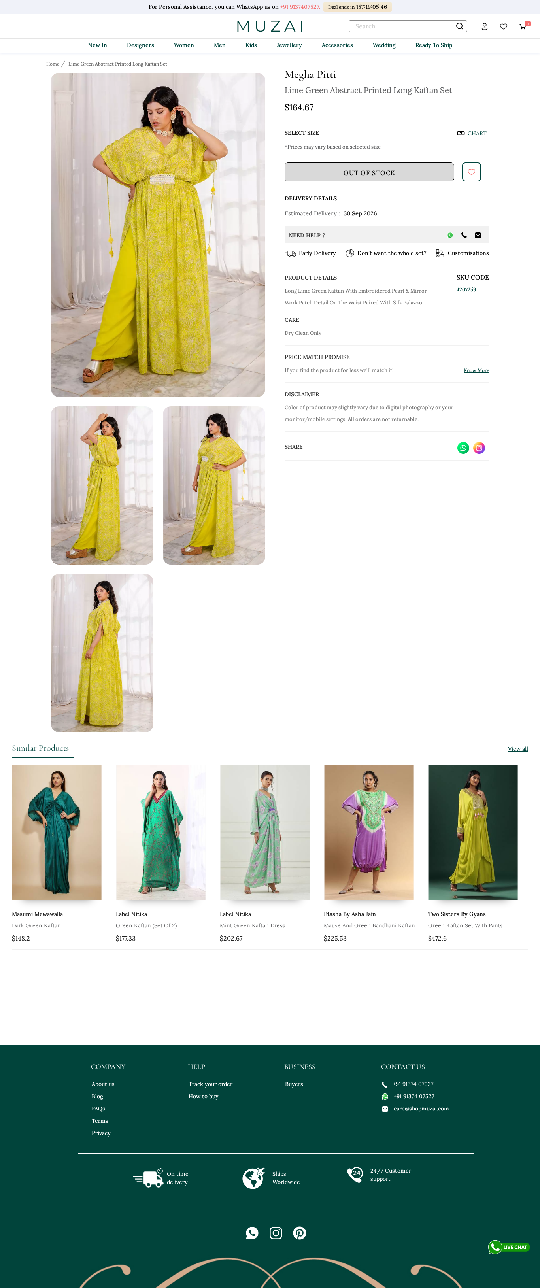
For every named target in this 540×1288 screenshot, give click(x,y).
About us (103, 1084)
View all (518, 748)
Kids (251, 45)
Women (184, 45)
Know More (476, 370)
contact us (403, 1066)
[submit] (471, 171)
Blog (97, 1096)
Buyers (294, 1084)
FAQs (98, 1108)
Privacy (101, 1133)
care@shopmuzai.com (421, 1108)
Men (220, 45)
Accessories (337, 45)
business (299, 1066)
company (108, 1066)
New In (97, 45)
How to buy (204, 1096)
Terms (100, 1120)
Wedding (384, 45)
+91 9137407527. (300, 6)
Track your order (210, 1084)
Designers (140, 45)
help (196, 1066)
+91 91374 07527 (413, 1084)
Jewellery (289, 45)
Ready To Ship (433, 45)
